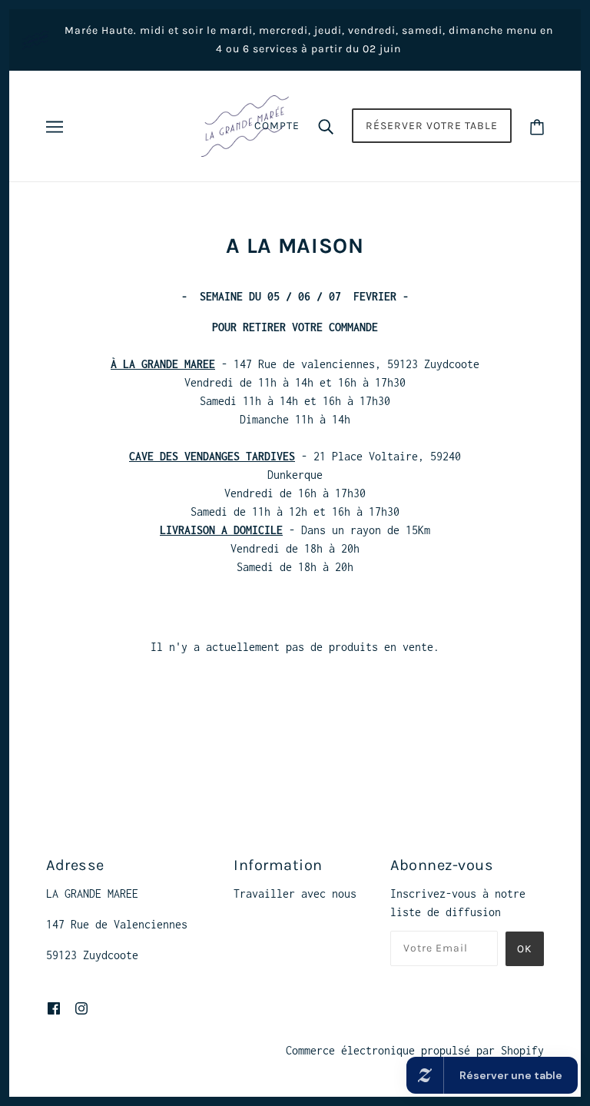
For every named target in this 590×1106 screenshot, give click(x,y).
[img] (54, 1007)
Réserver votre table (432, 125)
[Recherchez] (326, 126)
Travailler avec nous (295, 893)
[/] (245, 124)
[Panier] (537, 125)
